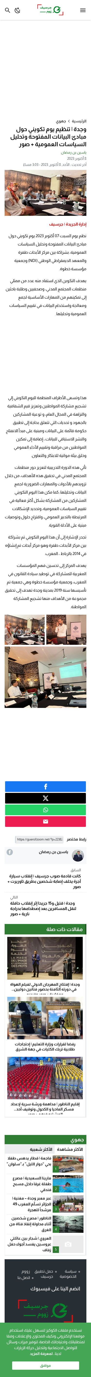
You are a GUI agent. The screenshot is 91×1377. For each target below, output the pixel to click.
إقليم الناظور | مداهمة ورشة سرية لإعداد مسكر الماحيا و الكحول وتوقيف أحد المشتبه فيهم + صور (45, 1109)
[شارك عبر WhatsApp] (45, 810)
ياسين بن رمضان (73, 152)
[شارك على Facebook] (45, 786)
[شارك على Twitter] (45, 798)
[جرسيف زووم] (45, 1311)
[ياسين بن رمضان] (78, 855)
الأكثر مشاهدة (70, 1149)
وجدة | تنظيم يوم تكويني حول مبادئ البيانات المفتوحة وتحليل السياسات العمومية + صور (48, 136)
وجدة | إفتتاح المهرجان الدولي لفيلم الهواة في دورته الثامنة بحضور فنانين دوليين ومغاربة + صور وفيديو (45, 989)
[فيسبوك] (9, 852)
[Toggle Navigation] (84, 10)
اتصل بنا (23, 1278)
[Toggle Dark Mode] (17, 10)
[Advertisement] (45, 69)
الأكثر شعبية (41, 1149)
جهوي (61, 121)
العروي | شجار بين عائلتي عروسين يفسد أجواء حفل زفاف (29, 1244)
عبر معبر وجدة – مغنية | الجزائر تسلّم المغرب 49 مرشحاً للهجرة (31, 1204)
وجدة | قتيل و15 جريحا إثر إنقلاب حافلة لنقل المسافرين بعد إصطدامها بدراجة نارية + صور (43, 905)
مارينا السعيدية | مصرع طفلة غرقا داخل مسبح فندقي (32, 1184)
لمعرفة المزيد (41, 1354)
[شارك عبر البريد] (45, 821)
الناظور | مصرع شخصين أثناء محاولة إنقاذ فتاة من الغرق (30, 1224)
